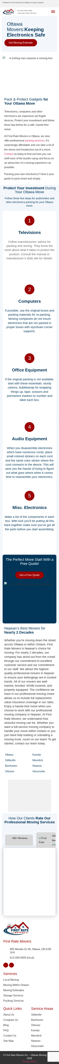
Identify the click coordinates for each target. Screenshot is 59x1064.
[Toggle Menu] (53, 11)
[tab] (19, 840)
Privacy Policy (29, 1061)
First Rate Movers (17, 941)
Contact (8, 154)
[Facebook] (5, 965)
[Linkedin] (11, 965)
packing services (34, 140)
